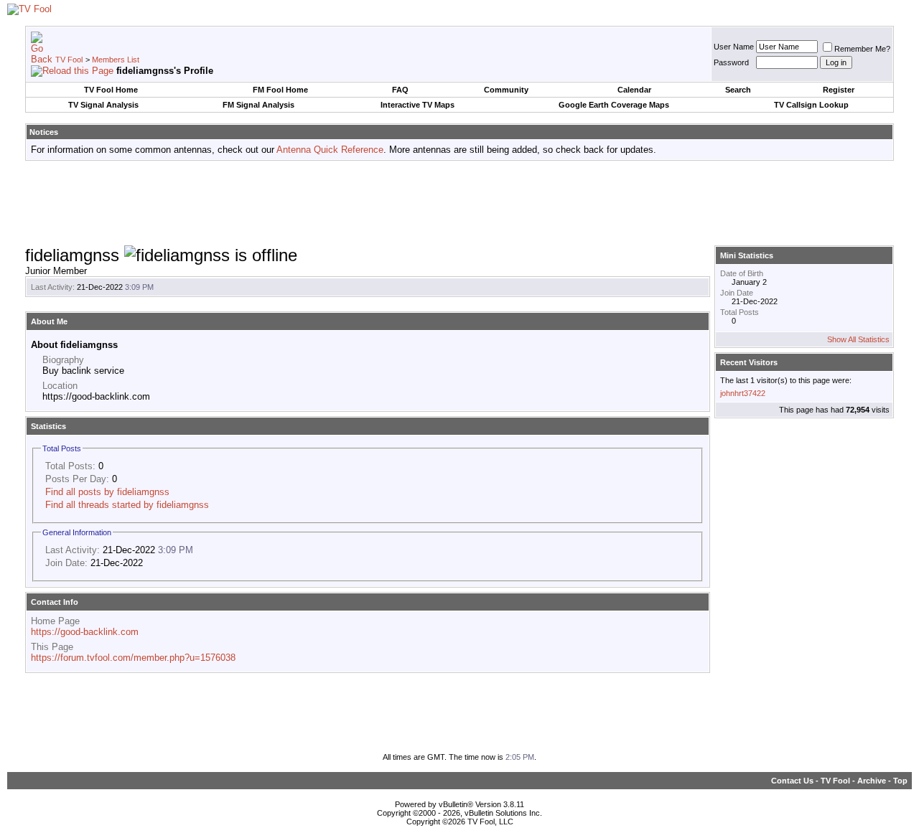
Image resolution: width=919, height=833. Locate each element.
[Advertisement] (459, 203)
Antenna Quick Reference (329, 149)
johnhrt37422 (742, 393)
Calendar (634, 89)
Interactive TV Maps (417, 104)
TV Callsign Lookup (811, 104)
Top (900, 780)
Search (738, 89)
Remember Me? (862, 48)
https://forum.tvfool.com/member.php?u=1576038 (133, 657)
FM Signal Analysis (258, 104)
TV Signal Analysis (103, 104)
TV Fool (69, 59)
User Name (734, 46)
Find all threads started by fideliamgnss (127, 504)
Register (838, 89)
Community (506, 89)
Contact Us (792, 780)
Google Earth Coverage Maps (614, 104)
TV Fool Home (111, 89)
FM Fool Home (280, 89)
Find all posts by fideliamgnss (107, 491)
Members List (115, 59)
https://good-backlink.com (85, 631)
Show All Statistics (858, 339)
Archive (871, 780)
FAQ (400, 89)
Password (731, 62)
